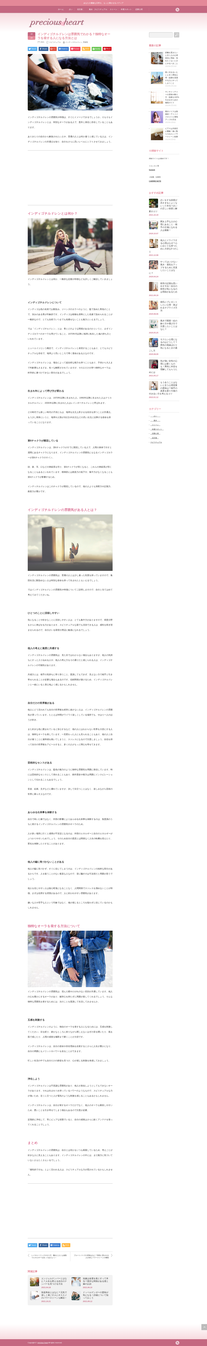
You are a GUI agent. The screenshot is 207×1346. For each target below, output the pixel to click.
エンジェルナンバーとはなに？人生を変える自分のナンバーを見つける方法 (54, 1281)
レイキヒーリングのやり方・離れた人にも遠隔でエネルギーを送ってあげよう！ (49, 1256)
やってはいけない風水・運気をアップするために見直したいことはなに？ (163, 267)
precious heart (42, 1343)
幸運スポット (126, 9)
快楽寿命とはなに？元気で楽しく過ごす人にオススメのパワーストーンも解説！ (54, 1295)
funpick (152, 170)
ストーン (113, 9)
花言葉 (79, 9)
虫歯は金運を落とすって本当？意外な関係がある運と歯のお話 (95, 1281)
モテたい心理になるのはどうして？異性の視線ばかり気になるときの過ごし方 (163, 345)
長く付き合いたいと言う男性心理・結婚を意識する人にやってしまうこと (171, 77)
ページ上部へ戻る (204, 1327)
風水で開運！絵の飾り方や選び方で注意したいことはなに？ (168, 324)
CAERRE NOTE (155, 181)
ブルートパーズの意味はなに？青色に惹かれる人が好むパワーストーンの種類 (91, 1256)
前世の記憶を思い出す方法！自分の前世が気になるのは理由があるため (168, 287)
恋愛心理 (139, 9)
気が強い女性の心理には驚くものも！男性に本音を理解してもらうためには (163, 366)
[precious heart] (56, 26)
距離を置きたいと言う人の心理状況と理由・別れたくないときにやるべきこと (171, 58)
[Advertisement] (70, 178)
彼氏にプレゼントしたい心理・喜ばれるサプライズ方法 (168, 306)
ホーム (60, 9)
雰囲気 (85, 42)
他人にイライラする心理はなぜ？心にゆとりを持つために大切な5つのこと (164, 246)
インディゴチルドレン (73, 42)
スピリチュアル (100, 9)
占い (69, 9)
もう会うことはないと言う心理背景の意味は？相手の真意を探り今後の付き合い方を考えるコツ (163, 388)
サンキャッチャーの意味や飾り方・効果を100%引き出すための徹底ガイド (172, 97)
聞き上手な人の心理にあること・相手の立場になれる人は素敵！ (168, 225)
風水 (89, 9)
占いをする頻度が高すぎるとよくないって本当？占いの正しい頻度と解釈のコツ (163, 206)
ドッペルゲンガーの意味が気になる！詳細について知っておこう (95, 1295)
